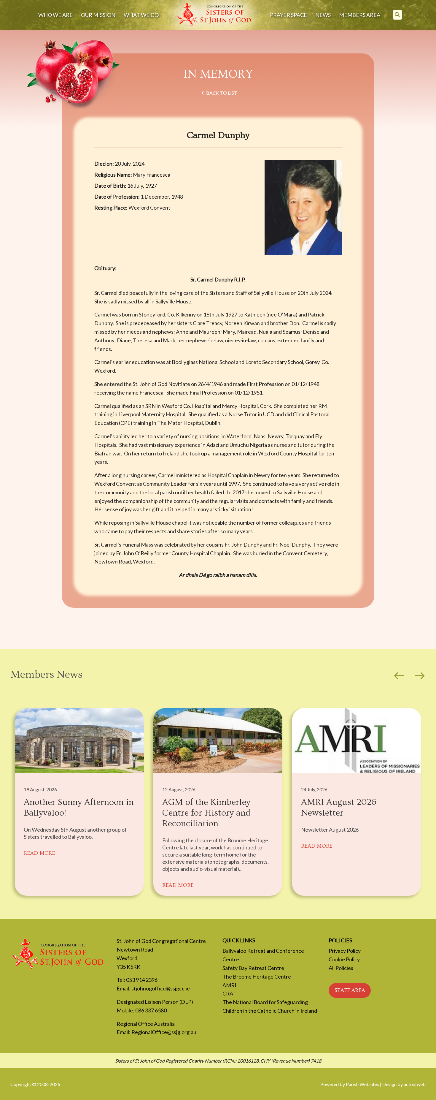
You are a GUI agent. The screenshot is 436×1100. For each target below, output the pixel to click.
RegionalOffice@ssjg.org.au (163, 1032)
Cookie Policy (344, 959)
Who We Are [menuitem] (55, 15)
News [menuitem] (323, 15)
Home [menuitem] (214, 15)
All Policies (341, 968)
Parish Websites (362, 1084)
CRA (227, 993)
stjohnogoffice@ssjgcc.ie (160, 988)
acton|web (415, 1084)
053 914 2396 (141, 979)
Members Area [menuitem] (359, 15)
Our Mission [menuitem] (98, 15)
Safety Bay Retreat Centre (253, 968)
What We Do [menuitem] (141, 15)
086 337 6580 (151, 1010)
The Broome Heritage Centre (256, 976)
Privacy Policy (345, 950)
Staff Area (349, 990)
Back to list (218, 92)
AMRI (229, 985)
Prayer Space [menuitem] (288, 15)
